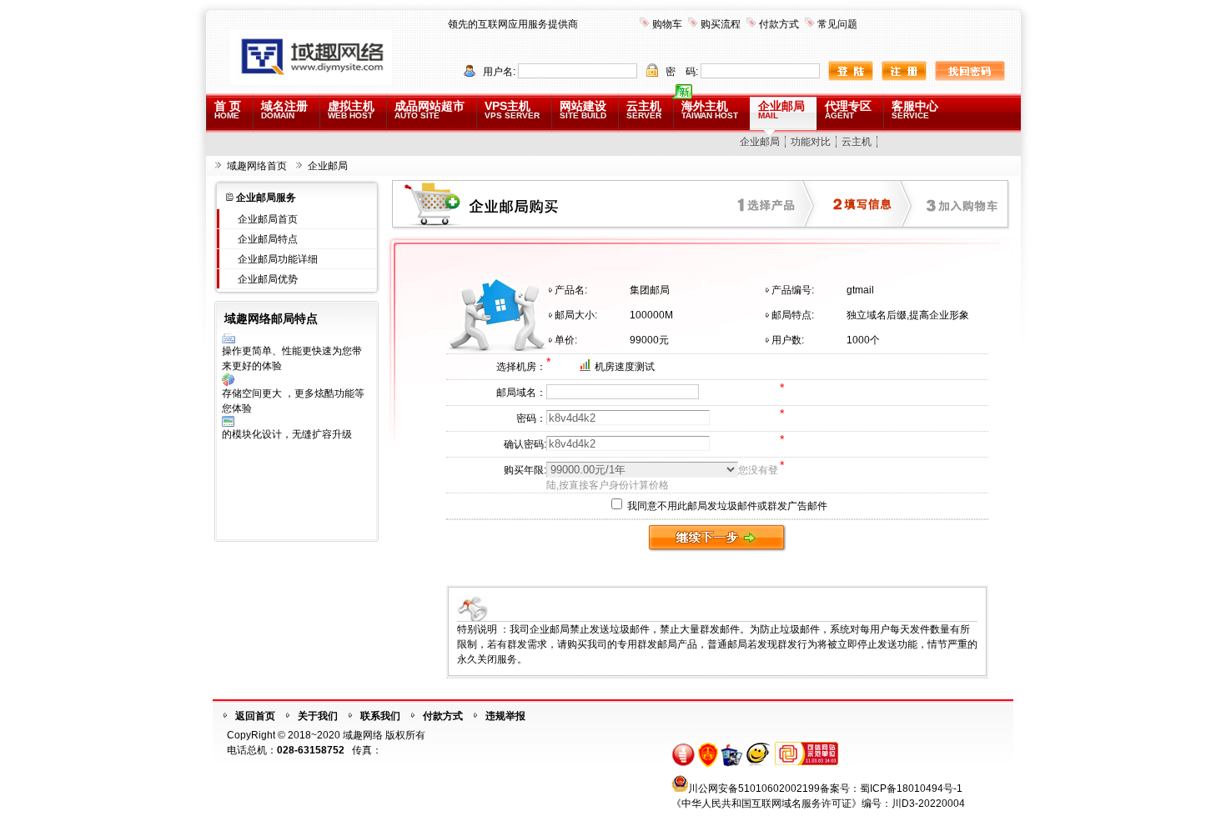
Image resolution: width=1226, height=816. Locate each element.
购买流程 (721, 24)
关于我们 (318, 716)
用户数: (787, 340)
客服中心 (915, 109)
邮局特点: (792, 315)
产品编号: (792, 290)
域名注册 (284, 109)
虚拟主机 (351, 109)
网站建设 (583, 109)
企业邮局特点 (268, 239)
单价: (566, 340)
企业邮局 (781, 109)
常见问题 (837, 24)
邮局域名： (521, 392)
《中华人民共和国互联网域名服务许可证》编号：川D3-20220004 (818, 803)
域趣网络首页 (257, 166)
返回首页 (255, 716)
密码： (531, 418)
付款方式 (779, 24)
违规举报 (505, 716)
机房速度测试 (625, 367)
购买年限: (525, 470)
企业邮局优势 (268, 279)
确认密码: (525, 444)
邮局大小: (576, 315)
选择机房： (521, 367)
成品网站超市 (429, 109)
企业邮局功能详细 (278, 259)
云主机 (643, 109)
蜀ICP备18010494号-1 (911, 788)
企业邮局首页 (268, 219)
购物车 (667, 24)
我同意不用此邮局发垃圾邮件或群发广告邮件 (726, 506)
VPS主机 (512, 109)
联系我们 (380, 716)
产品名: (571, 290)
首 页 (227, 109)
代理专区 (848, 109)
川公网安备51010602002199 (754, 788)
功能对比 (811, 142)
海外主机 (709, 109)
